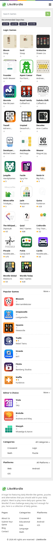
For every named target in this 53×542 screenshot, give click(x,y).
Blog (4, 528)
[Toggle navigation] (50, 4)
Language (23, 528)
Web (9, 468)
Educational (24, 521)
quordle (14, 24)
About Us (6, 518)
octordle (32, 24)
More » (46, 291)
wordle (5, 24)
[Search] (47, 14)
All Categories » (43, 442)
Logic (34, 448)
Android (36, 468)
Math (9, 453)
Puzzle (35, 453)
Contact (5, 531)
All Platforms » (43, 462)
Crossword (12, 448)
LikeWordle (41, 539)
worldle (23, 24)
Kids (21, 525)
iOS (9, 473)
